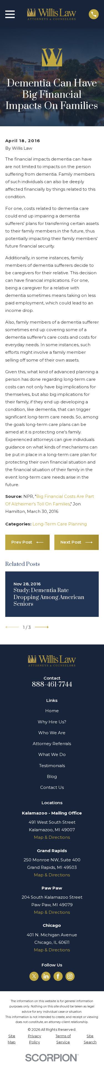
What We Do (52, 754)
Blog (52, 776)
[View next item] (42, 627)
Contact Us (52, 787)
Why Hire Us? (52, 721)
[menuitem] (11, 1039)
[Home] (52, 14)
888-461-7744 (52, 684)
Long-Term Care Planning (59, 524)
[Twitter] (34, 976)
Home (52, 710)
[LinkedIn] (46, 976)
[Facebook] (57, 976)
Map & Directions (52, 837)
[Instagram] (69, 976)
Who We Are (51, 732)
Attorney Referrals (52, 743)
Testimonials (52, 765)
